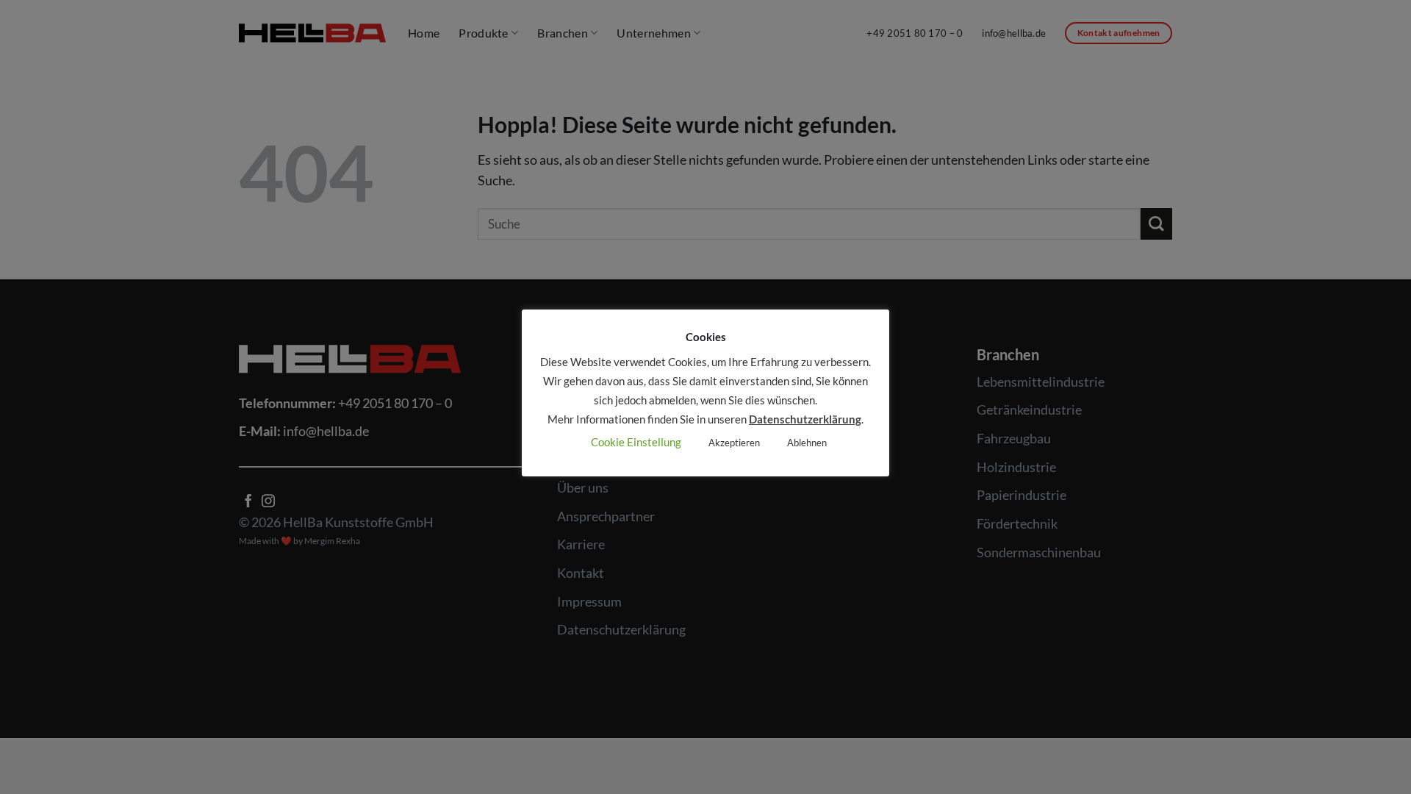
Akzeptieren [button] (734, 442)
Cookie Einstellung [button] (636, 441)
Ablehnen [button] (807, 442)
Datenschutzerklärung (805, 419)
